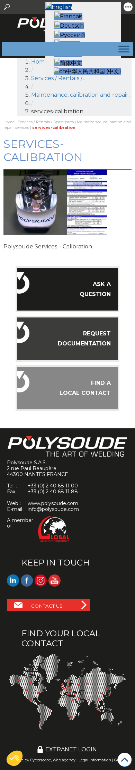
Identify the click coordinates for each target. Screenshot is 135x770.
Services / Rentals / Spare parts (46, 122)
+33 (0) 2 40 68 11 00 (53, 486)
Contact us (47, 606)
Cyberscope (40, 760)
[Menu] (122, 49)
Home (39, 61)
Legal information (95, 760)
